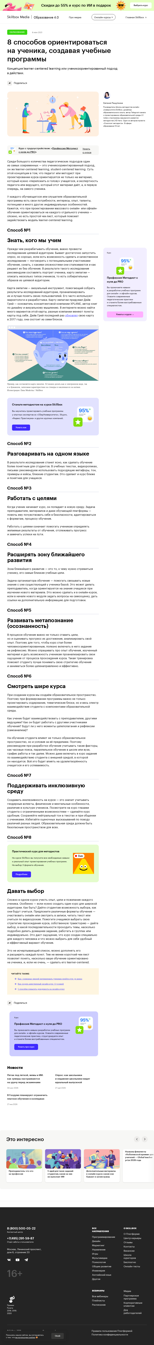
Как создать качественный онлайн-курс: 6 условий (41, 984)
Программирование (103, 1236)
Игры (95, 1253)
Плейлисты (98, 1300)
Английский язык (101, 1274)
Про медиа (75, 17)
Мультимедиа (99, 1257)
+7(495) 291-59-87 (20, 1238)
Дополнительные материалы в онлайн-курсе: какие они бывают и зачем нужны (101, 1174)
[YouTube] (17, 1259)
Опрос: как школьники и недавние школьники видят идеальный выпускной (72, 1079)
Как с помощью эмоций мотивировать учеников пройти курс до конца (50, 979)
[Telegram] (26, 1259)
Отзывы (128, 1242)
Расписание (99, 1304)
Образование (17, 32)
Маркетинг (98, 1245)
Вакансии (129, 1250)
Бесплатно (130, 1262)
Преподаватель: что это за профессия (21, 1172)
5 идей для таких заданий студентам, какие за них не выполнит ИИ (60, 1174)
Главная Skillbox (135, 17)
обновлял (71, 315)
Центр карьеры (132, 1238)
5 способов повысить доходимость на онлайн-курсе (41, 989)
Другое (96, 1278)
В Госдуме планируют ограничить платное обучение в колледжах (27, 1097)
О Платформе (132, 1233)
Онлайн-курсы (102, 17)
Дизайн (96, 1241)
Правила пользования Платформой (112, 1330)
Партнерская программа (131, 1296)
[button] (137, 1139)
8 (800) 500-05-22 (21, 1228)
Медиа (127, 1291)
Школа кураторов (130, 1256)
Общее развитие (101, 1266)
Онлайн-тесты (132, 1266)
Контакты (129, 1246)
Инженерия (98, 1270)
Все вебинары (100, 1296)
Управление (98, 1249)
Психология (99, 1262)
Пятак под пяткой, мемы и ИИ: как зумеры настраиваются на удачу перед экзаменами (25, 1079)
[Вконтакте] (9, 1259)
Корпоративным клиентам (133, 1303)
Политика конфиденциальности (110, 1334)
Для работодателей (133, 1311)
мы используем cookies (25, 1337)
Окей (57, 1336)
